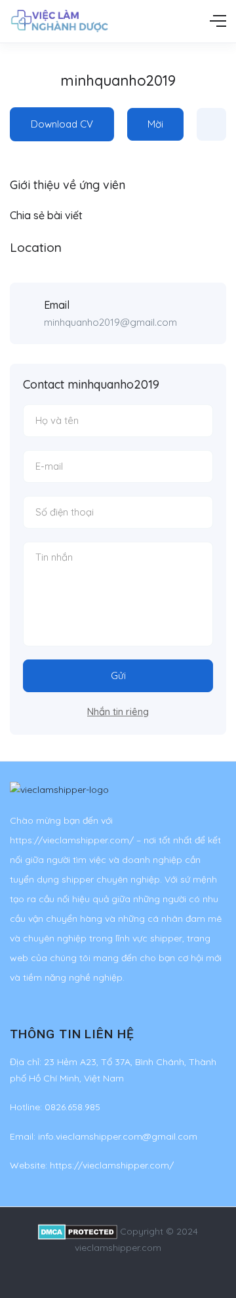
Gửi (118, 675)
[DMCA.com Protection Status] (77, 1231)
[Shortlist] (211, 124)
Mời (155, 124)
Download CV (62, 124)
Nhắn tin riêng (118, 711)
